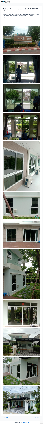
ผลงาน (22, 1)
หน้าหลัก (15, 1)
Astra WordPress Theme (26, 422)
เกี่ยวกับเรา (36, 1)
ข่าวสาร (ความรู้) (31, 1)
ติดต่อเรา (40, 1)
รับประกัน (26, 1)
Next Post (37, 417)
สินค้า (18, 1)
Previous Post (6, 417)
